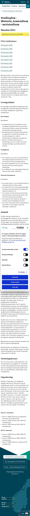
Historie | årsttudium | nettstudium (12, 11)
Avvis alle (15, 287)
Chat (22, 513)
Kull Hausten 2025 (6, 49)
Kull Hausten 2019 (6, 70)
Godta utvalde (15, 282)
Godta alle (15, 277)
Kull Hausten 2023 (6, 56)
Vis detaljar (21, 272)
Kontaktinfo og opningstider (15, 457)
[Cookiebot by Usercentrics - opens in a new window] (17, 228)
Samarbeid (21, 6)
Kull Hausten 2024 (7, 52)
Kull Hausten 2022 (6, 59)
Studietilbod (6, 6)
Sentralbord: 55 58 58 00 (16, 461)
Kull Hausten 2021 (6, 63)
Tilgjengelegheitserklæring (14, 472)
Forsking (14, 6)
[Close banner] (27, 227)
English (23, 2)
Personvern (15, 474)
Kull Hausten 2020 (6, 67)
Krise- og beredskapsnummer (15, 467)
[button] (28, 2)
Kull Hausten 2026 (6, 45)
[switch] (25, 254)
